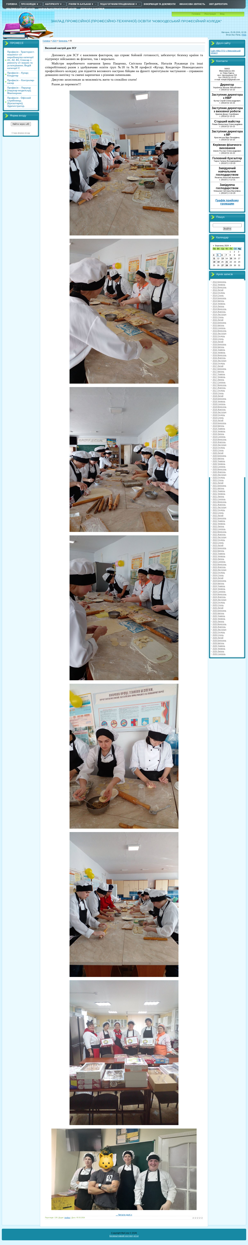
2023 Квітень (218, 551)
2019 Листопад (219, 445)
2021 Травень (219, 491)
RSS (244, 35)
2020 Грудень (219, 477)
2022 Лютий (218, 515)
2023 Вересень (219, 564)
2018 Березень (219, 399)
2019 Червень (219, 431)
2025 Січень (218, 605)
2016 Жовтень (219, 358)
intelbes (67, 1218)
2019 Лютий (218, 420)
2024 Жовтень (219, 597)
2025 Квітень (218, 613)
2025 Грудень (219, 632)
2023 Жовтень (219, 567)
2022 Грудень (219, 540)
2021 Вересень (219, 502)
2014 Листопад (219, 314)
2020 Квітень (218, 458)
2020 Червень (219, 464)
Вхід (222, 14)
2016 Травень (219, 350)
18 (214, 262)
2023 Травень (219, 553)
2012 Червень (219, 284)
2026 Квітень (218, 643)
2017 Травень (219, 374)
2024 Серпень (219, 591)
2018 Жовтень (219, 409)
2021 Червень (219, 494)
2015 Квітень (218, 325)
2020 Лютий (218, 453)
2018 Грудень (219, 415)
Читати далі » (125, 1214)
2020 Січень (218, 450)
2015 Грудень (219, 336)
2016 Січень (218, 339)
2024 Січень (218, 575)
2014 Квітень (218, 301)
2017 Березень (219, 369)
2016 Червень (219, 352)
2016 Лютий (218, 342)
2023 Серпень (219, 562)
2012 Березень (219, 282)
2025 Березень (219, 610)
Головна (196, 14)
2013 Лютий (218, 290)
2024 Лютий (218, 578)
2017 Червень (219, 377)
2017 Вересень (219, 385)
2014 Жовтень (219, 312)
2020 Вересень (219, 469)
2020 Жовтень (219, 472)
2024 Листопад (219, 600)
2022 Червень (219, 524)
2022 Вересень (219, 532)
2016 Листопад (219, 361)
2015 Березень (219, 322)
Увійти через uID (20, 124)
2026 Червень (219, 648)
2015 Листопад (219, 333)
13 (222, 258)
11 (214, 258)
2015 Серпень (219, 328)
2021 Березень (219, 485)
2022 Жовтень (219, 534)
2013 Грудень (219, 293)
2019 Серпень (219, 437)
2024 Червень (219, 589)
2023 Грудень (219, 572)
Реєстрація (210, 14)
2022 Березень (219, 518)
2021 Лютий (218, 483)
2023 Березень (219, 548)
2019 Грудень (219, 447)
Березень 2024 (222, 246)
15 (231, 258)
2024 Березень (219, 581)
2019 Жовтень (219, 442)
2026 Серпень (219, 654)
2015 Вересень (219, 331)
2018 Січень (218, 393)
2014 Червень (219, 303)
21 (227, 262)
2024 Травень (219, 586)
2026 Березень (219, 640)
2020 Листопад (219, 475)
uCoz (136, 1236)
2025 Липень (218, 621)
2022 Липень (218, 526)
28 (227, 265)
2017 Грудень (219, 390)
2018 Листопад (219, 412)
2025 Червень (219, 619)
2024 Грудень (219, 602)
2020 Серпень (219, 466)
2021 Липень (218, 496)
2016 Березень (219, 344)
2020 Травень (219, 461)
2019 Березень (219, 423)
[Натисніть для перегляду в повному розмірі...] (124, 234)
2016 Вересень (219, 355)
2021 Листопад (219, 507)
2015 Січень (218, 317)
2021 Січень (218, 480)
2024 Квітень (218, 583)
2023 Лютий (218, 545)
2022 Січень (218, 513)
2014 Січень (218, 295)
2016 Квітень (218, 347)
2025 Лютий (218, 608)
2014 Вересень (219, 309)
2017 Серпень (219, 382)
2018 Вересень (219, 407)
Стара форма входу (21, 133)
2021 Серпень (219, 499)
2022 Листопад (219, 537)
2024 (54, 41)
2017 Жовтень (219, 388)
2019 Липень (218, 434)
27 (222, 265)
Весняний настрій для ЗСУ (60, 48)
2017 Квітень (218, 371)
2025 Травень (219, 616)
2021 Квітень (218, 488)
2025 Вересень (219, 624)
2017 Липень (218, 380)
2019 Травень (219, 428)
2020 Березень (219, 456)
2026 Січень (218, 635)
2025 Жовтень (219, 627)
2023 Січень (218, 543)
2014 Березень (219, 298)
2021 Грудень (219, 510)
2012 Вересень (219, 287)
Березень (63, 41)
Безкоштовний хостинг (121, 1236)
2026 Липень (218, 651)
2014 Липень (218, 306)
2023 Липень (218, 559)
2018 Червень (219, 401)
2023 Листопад (219, 570)
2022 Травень (219, 521)
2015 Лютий (218, 320)
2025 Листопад (219, 629)
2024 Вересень (219, 594)
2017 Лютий (218, 366)
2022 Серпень (219, 529)
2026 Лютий (218, 638)
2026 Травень (219, 646)
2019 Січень (218, 418)
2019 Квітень (218, 426)
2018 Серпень (219, 404)
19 (218, 262)
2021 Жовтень (219, 505)
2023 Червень (219, 556)
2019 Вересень (219, 439)
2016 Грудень (219, 363)
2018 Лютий (218, 396)
